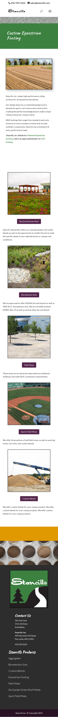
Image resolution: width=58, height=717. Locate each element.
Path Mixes (29, 365)
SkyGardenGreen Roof (29, 221)
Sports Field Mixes (29, 432)
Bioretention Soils (29, 295)
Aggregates (14, 658)
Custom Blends (29, 498)
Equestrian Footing (18, 677)
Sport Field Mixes (17, 696)
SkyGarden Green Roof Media (24, 689)
